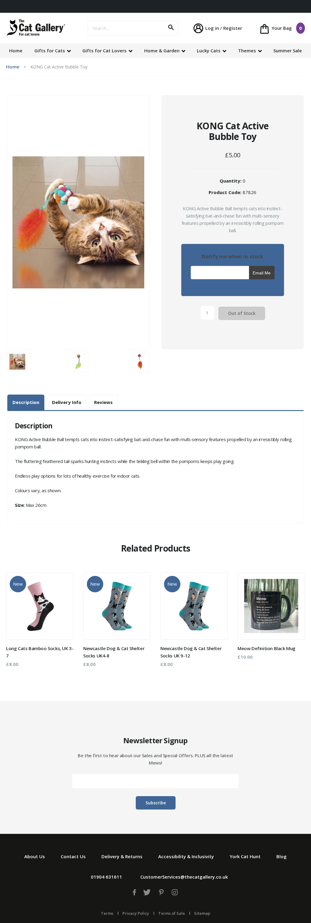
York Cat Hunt (245, 856)
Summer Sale (287, 50)
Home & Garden (162, 50)
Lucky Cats (209, 50)
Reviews (103, 402)
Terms (107, 913)
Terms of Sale (171, 913)
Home (15, 50)
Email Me (262, 273)
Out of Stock (241, 313)
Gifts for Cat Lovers (105, 50)
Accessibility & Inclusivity (186, 856)
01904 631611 (106, 877)
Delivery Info (66, 402)
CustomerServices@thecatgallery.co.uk (184, 877)
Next (296, 622)
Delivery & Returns (121, 856)
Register (232, 28)
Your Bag (286, 28)
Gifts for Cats (50, 50)
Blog (281, 856)
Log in (212, 28)
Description (25, 402)
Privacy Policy (135, 913)
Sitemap (202, 913)
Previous (15, 622)
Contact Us (73, 856)
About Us (34, 856)
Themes (247, 50)
